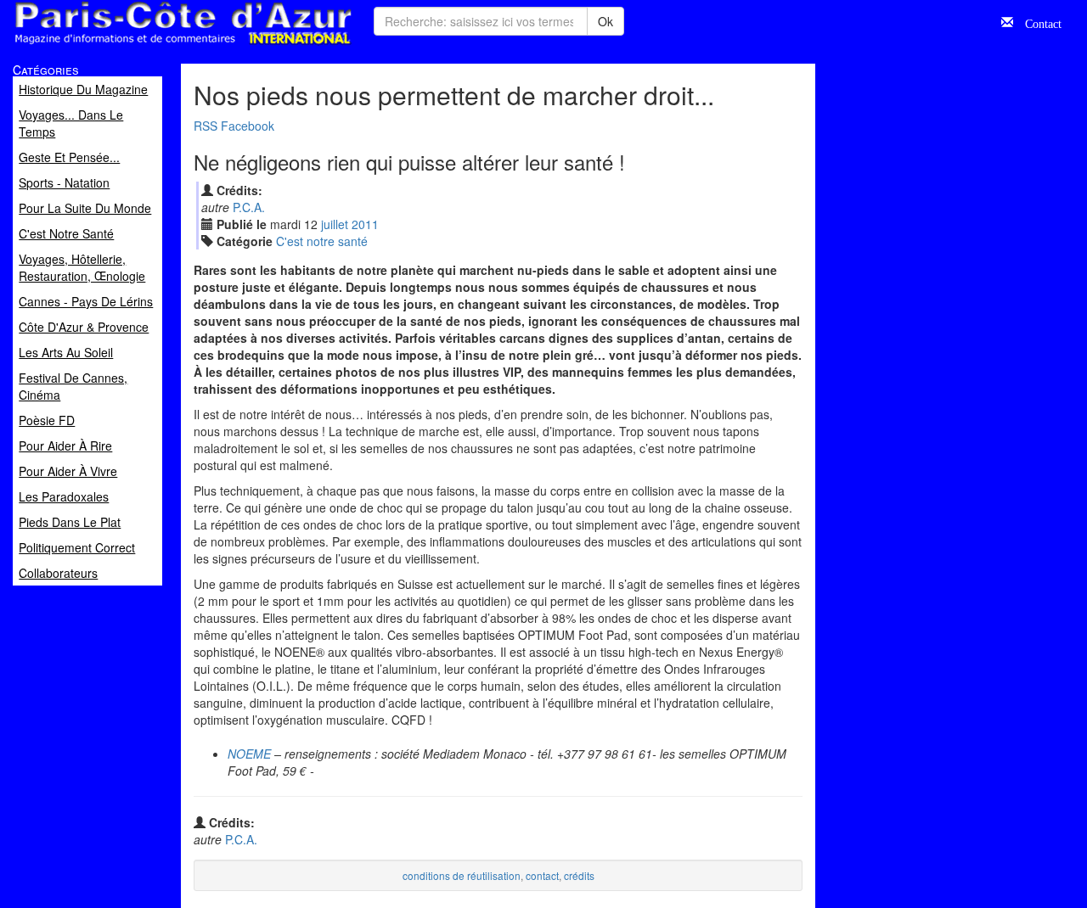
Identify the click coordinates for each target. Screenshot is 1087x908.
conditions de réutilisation (462, 875)
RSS (205, 125)
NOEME (249, 753)
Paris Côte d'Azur (145, 45)
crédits (579, 875)
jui (334, 224)
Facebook (247, 125)
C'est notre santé (322, 241)
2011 (365, 224)
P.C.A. (249, 207)
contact (542, 875)
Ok (605, 21)
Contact (1037, 22)
